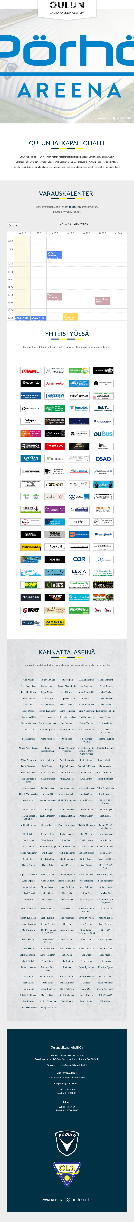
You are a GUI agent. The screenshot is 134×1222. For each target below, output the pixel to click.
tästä (72, 206)
